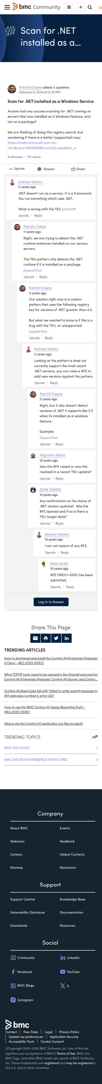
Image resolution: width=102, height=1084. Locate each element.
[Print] (46, 638)
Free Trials (30, 1032)
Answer (49, 169)
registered (51, 1063)
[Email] (35, 638)
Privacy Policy (69, 1032)
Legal (49, 1032)
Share (80, 169)
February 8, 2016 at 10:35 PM (39, 92)
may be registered (79, 1063)
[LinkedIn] (67, 638)
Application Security (64, 1036)
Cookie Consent (52, 1041)
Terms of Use (66, 1053)
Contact (11, 1032)
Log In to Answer (51, 601)
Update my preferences (26, 1036)
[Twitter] (56, 638)
